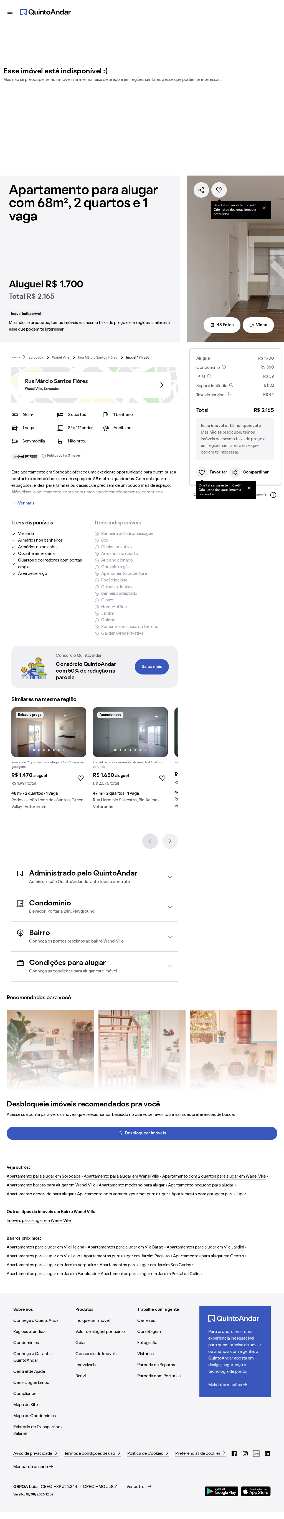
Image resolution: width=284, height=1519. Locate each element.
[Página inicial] (45, 12)
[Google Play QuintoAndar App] (222, 1491)
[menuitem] (15, 357)
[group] (48, 760)
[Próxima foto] (76, 732)
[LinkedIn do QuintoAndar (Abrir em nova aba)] (267, 1453)
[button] (94, 877)
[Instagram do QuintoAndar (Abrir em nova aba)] (245, 1453)
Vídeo (261, 325)
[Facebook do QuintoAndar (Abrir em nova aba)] (234, 1453)
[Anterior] (150, 841)
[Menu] (10, 12)
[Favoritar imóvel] (219, 190)
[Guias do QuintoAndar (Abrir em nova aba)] (256, 1453)
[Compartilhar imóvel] (201, 190)
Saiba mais (152, 667)
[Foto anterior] (21, 732)
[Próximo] (170, 841)
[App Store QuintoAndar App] (256, 1491)
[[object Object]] (264, 207)
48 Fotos (225, 325)
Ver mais (26, 503)
